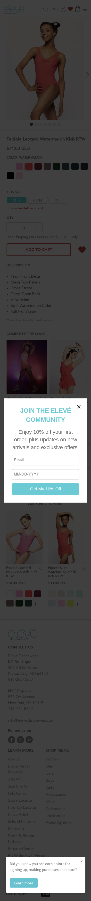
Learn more (23, 883)
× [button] (81, 861)
